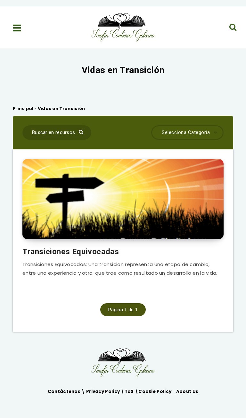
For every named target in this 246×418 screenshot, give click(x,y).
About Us (187, 392)
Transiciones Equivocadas (70, 251)
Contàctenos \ (67, 392)
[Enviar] (82, 131)
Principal (23, 108)
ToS (130, 392)
